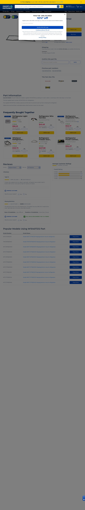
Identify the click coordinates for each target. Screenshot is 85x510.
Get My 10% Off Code (42, 27)
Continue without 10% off (42, 30)
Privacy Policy (42, 37)
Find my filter (59, 2)
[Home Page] (8, 7)
